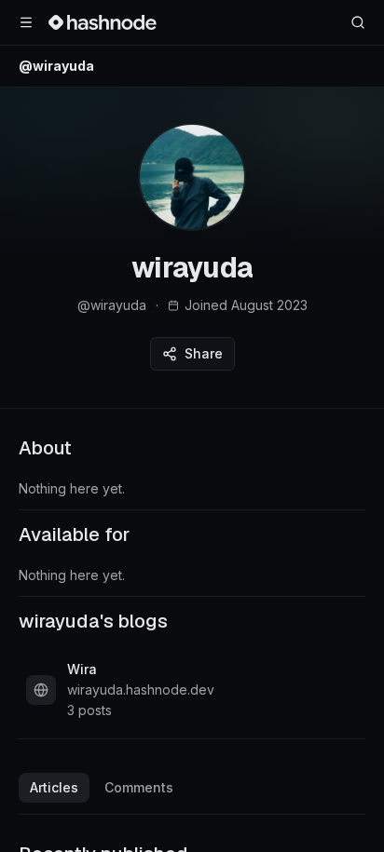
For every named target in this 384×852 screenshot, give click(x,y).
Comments (138, 787)
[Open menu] (26, 22)
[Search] (358, 22)
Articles (54, 787)
